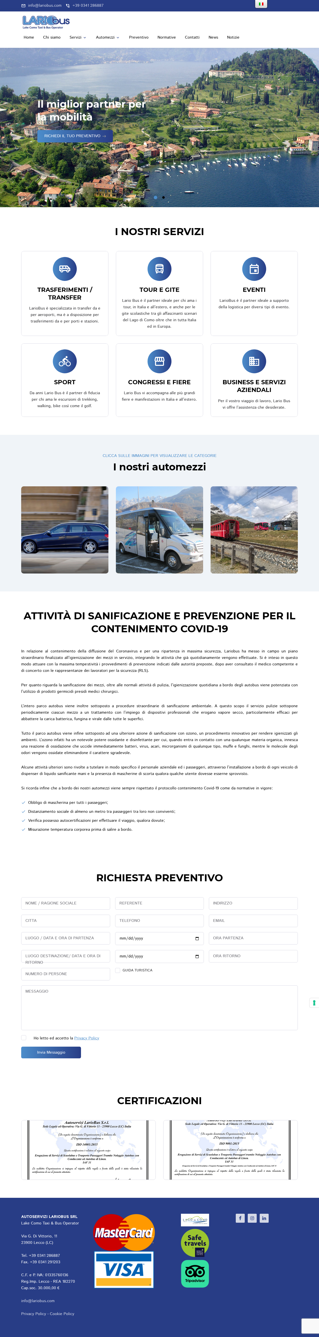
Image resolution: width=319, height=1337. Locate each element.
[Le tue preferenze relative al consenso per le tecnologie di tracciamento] (314, 1003)
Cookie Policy (62, 1314)
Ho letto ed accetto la (66, 1038)
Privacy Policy (86, 1038)
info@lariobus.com (38, 1301)
